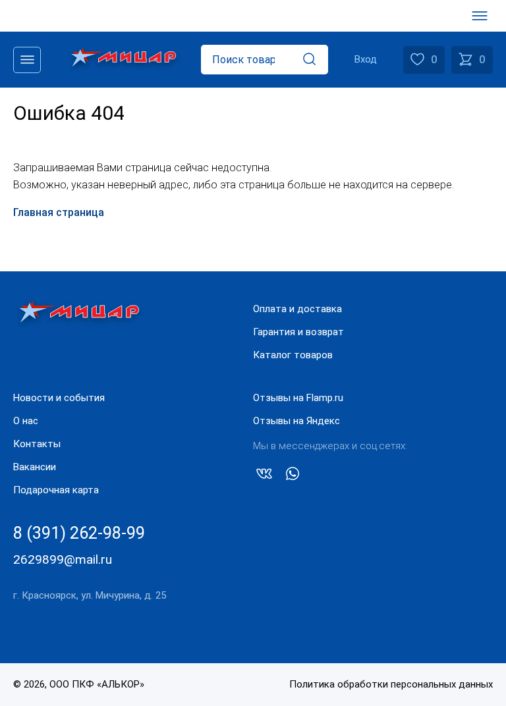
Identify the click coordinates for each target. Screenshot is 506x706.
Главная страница (58, 212)
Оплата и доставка (297, 309)
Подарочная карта (56, 490)
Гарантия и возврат (298, 332)
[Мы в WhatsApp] (292, 476)
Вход (365, 59)
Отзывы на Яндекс (296, 421)
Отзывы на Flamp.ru (298, 398)
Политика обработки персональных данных (391, 684)
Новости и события (59, 398)
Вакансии (34, 467)
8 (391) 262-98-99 (79, 533)
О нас (25, 421)
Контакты (37, 444)
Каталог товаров (293, 355)
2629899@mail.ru (62, 559)
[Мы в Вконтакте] (264, 476)
